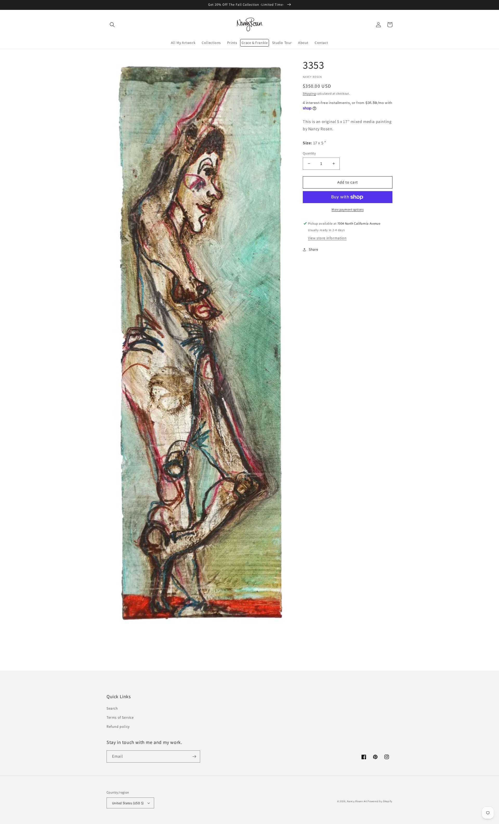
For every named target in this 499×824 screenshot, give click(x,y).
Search (112, 708)
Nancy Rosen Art (357, 801)
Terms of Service (120, 717)
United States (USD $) (128, 803)
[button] (112, 24)
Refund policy (118, 726)
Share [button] (313, 249)
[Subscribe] (194, 756)
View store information (327, 238)
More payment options (348, 209)
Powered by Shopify (379, 801)
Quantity (309, 153)
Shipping (309, 93)
